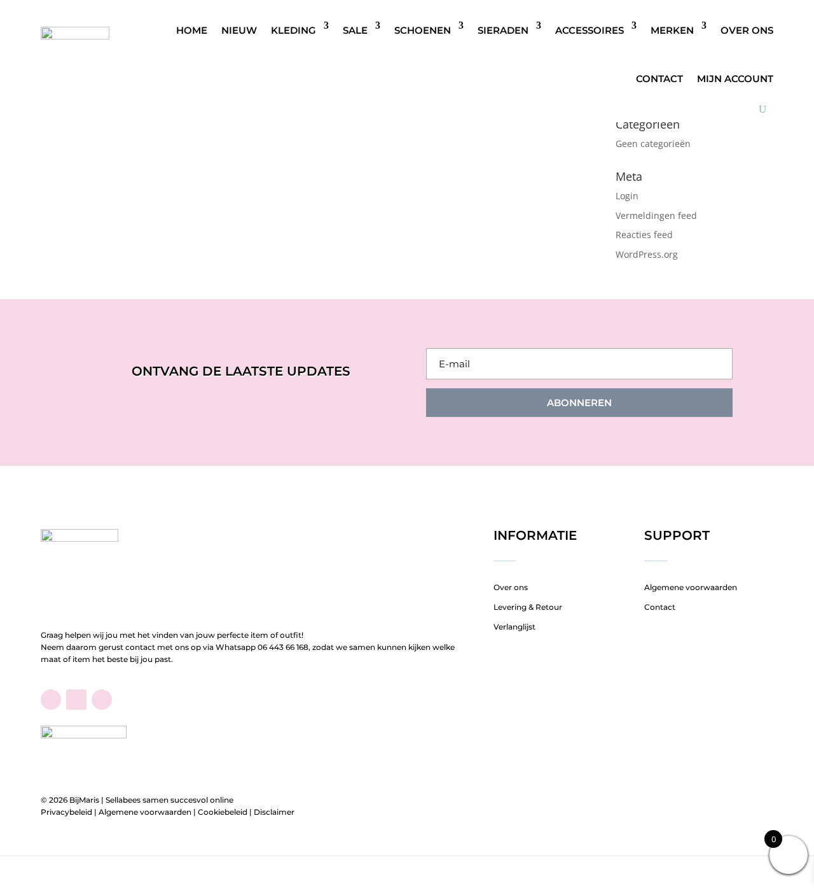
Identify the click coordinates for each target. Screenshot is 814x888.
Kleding (293, 30)
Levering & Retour (527, 607)
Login (627, 196)
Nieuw (239, 30)
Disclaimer (274, 812)
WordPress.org (647, 254)
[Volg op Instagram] (102, 699)
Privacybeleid (66, 812)
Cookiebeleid (222, 812)
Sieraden (503, 30)
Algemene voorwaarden (690, 587)
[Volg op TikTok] (76, 699)
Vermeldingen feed (656, 215)
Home (191, 30)
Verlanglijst (514, 626)
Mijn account (735, 79)
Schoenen (422, 30)
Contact (659, 79)
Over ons (747, 30)
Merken (672, 30)
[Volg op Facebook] (51, 699)
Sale (355, 30)
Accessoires (589, 30)
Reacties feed (644, 235)
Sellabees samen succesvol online (169, 800)
